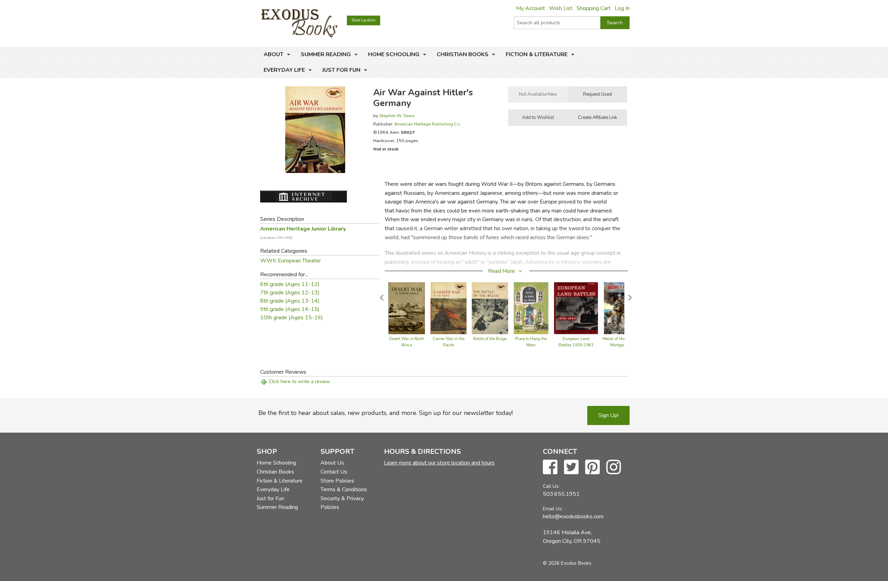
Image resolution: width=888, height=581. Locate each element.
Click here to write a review (299, 381)
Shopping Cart (593, 8)
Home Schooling (393, 54)
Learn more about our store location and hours (439, 463)
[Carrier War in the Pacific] (448, 308)
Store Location (363, 20)
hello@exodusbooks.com (573, 516)
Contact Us (334, 472)
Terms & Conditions (344, 489)
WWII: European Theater (290, 261)
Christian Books (462, 54)
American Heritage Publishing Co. (427, 124)
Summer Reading (326, 54)
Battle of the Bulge (489, 338)
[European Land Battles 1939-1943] (576, 308)
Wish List (560, 8)
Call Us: (551, 486)
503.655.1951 (561, 494)
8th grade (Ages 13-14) (289, 301)
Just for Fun (341, 70)
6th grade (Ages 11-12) (289, 284)
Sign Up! (608, 415)
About (273, 54)
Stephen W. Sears (397, 116)
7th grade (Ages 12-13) (289, 292)
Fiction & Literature (536, 54)
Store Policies (337, 481)
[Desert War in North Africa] (406, 308)
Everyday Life (284, 70)
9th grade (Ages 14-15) (289, 309)
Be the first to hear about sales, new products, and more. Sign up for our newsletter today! (385, 413)
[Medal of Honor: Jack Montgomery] (621, 308)
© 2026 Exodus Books (567, 563)
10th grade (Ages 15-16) (291, 317)
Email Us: (553, 508)
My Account (530, 8)
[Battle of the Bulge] (490, 308)
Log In (622, 8)
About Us (332, 463)
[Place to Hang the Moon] (531, 308)
